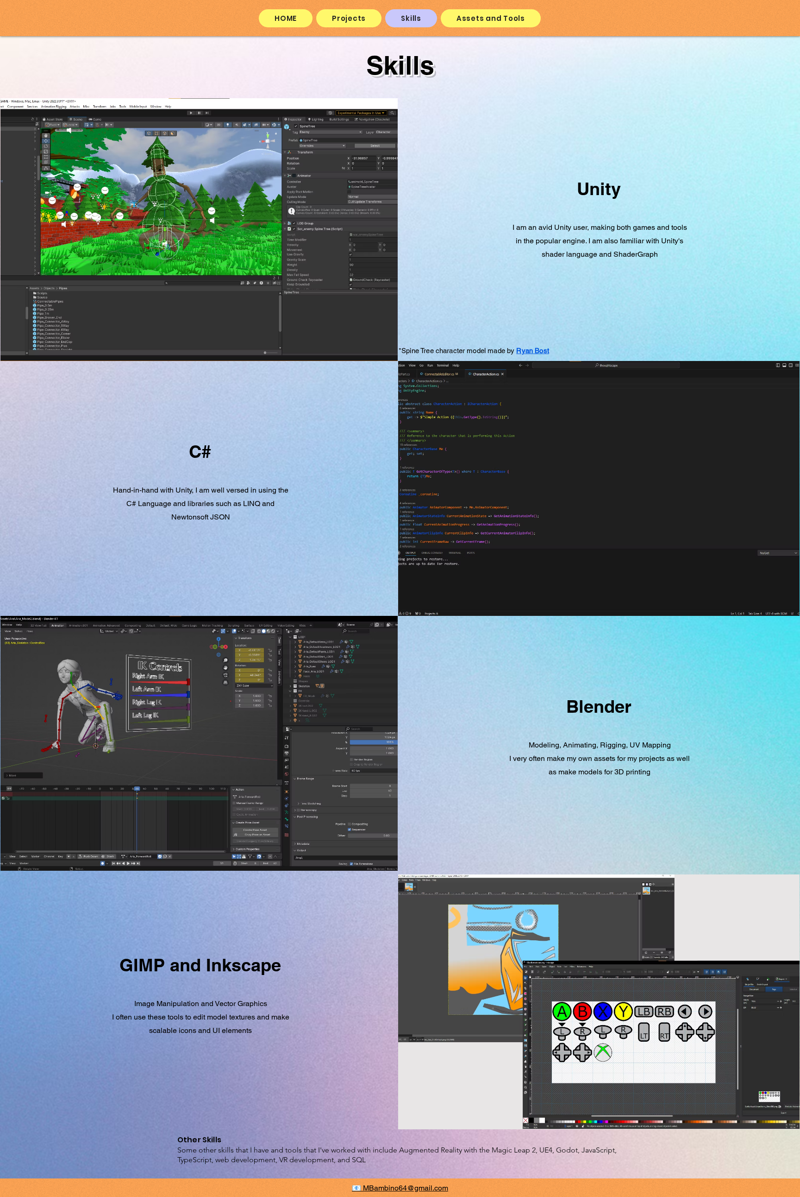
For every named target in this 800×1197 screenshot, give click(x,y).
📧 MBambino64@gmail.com (400, 1188)
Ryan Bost (532, 351)
